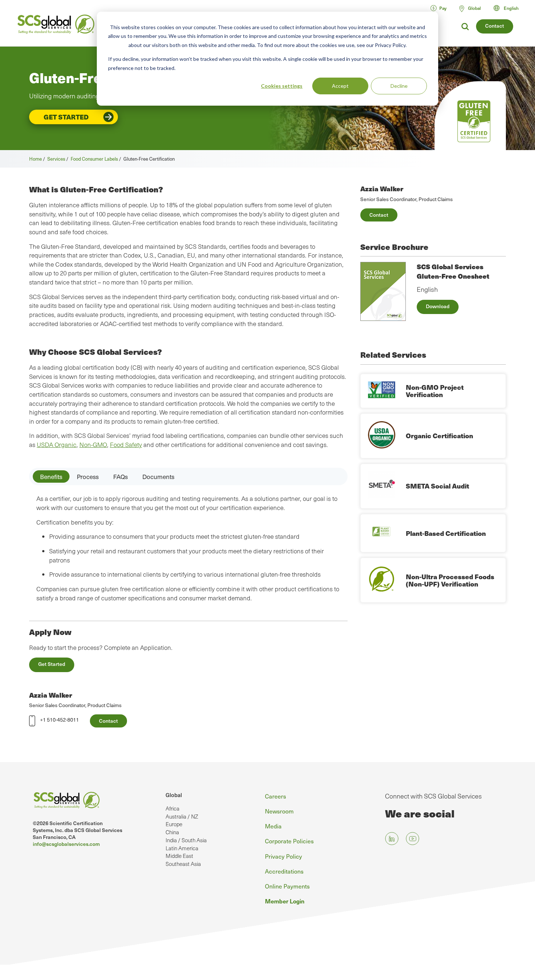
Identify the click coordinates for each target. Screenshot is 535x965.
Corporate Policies (289, 840)
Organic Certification (439, 435)
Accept (340, 86)
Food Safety (126, 444)
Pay (443, 8)
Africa (172, 808)
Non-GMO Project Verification (435, 390)
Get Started (66, 117)
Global (174, 795)
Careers (275, 796)
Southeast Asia (183, 863)
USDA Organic (56, 444)
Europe (174, 824)
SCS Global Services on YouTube (412, 839)
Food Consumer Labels (94, 158)
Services (56, 158)
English (511, 8)
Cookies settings (281, 86)
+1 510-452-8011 (59, 719)
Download (437, 306)
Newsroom (279, 811)
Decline (399, 86)
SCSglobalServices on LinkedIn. (392, 839)
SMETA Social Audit (437, 486)
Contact (494, 26)
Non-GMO (93, 444)
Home (35, 158)
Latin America (182, 848)
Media (273, 825)
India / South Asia (186, 840)
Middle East (179, 855)
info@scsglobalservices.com (66, 844)
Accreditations (284, 871)
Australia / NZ (182, 816)
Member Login (285, 901)
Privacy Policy (283, 856)
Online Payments (287, 886)
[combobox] (509, 8)
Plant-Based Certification (446, 533)
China (172, 832)
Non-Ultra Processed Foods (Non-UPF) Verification (450, 580)
